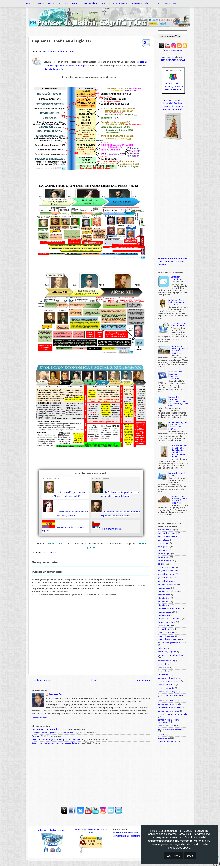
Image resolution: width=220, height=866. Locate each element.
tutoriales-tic (164, 738)
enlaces (162, 564)
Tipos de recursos (114, 3)
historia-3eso (164, 598)
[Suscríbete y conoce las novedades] (106, 813)
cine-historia (164, 543)
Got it (189, 855)
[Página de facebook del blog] (72, 813)
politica (161, 648)
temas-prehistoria (166, 726)
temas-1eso (163, 664)
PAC (169, 60)
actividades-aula (166, 530)
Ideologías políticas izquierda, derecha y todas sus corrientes (173, 87)
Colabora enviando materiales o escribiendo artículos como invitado (172, 262)
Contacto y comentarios (176, 278)
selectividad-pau (166, 661)
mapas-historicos (166, 636)
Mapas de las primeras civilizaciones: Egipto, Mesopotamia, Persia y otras (178, 401)
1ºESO (164, 60)
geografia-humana (166, 581)
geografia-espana (166, 574)
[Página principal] (118, 813)
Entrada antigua (143, 680)
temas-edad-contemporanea (171, 695)
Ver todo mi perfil (40, 718)
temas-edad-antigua (167, 692)
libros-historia (164, 626)
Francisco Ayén (56, 694)
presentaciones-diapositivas (171, 655)
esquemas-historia (50, 51)
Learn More (173, 855)
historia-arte (163, 605)
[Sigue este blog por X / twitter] (162, 48)
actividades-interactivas (169, 537)
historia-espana (67, 51)
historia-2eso (164, 595)
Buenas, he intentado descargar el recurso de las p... (56, 743)
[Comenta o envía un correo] (110, 813)
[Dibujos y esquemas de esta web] (173, 48)
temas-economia (166, 688)
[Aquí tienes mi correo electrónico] (179, 48)
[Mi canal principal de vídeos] (168, 48)
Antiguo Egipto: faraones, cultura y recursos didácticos (180, 500)
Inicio (93, 680)
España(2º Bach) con (173, 103)
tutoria (161, 735)
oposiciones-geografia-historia (172, 643)
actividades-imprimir (168, 533)
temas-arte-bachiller (167, 678)
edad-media (164, 557)
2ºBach (182, 60)
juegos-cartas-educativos (170, 619)
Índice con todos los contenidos (52, 830)
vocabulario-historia (167, 742)
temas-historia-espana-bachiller (173, 714)
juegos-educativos (166, 622)
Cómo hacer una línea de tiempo (178, 324)
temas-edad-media (167, 701)
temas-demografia (166, 685)
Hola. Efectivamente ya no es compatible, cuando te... (57, 740)
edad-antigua (164, 554)
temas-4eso (163, 675)
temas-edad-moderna (168, 704)
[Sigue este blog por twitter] (64, 813)
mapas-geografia (166, 633)
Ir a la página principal (112, 529)
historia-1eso (164, 588)
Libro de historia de (173, 100)
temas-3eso (163, 671)
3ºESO (175, 60)
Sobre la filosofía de (126, 836)
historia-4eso (164, 602)
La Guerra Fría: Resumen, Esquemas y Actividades (175, 375)
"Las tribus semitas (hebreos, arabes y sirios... (53, 733)
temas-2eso (163, 668)
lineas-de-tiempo (166, 629)
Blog (156, 3)
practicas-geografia (167, 652)
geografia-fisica (165, 578)
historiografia (164, 616)
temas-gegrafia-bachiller (169, 708)
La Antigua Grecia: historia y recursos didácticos (176, 302)
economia (162, 550)
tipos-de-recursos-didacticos (171, 729)
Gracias (35, 736)
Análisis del (125, 833)
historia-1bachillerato (168, 585)
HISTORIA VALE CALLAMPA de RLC (47, 729)
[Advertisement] (91, 774)
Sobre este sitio (49, 3)
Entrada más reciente (42, 680)
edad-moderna (165, 561)
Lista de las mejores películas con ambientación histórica (177, 426)
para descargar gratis (173, 109)
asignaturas (163, 540)
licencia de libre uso (173, 106)
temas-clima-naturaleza (169, 681)
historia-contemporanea (169, 609)
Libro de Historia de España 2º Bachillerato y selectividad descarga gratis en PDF (179, 451)
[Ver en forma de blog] (184, 48)
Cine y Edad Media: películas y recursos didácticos (180, 350)
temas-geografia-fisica (168, 711)
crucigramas (164, 547)
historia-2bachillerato (168, 591)
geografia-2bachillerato (168, 571)
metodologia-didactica (168, 639)
